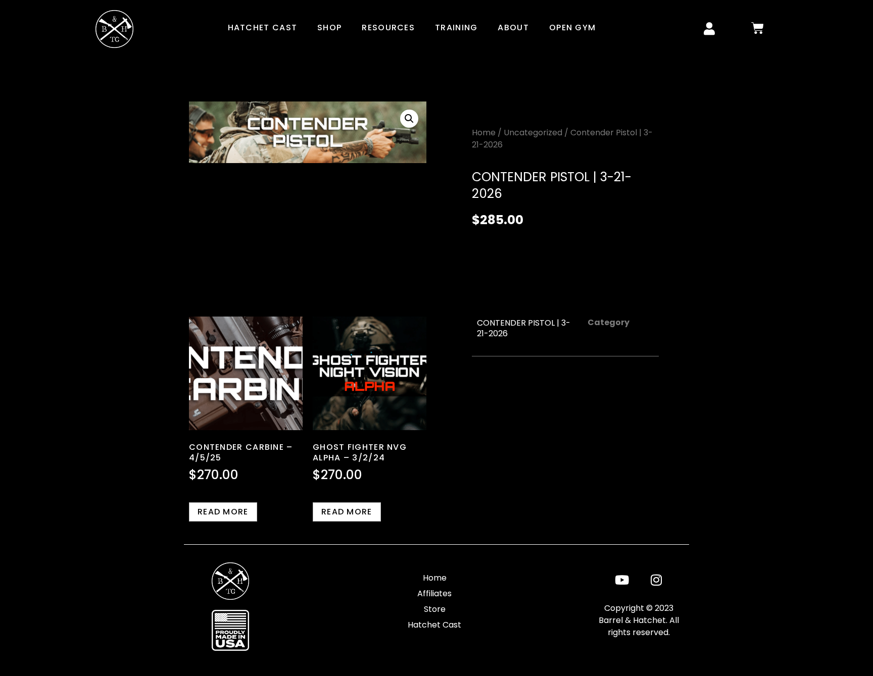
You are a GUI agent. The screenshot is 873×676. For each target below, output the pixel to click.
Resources (388, 27)
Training (456, 27)
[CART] (758, 28)
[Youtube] (622, 579)
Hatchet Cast (263, 27)
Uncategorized (533, 132)
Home (484, 132)
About (513, 27)
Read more (223, 511)
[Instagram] (656, 579)
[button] (409, 119)
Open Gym (572, 27)
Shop (329, 27)
